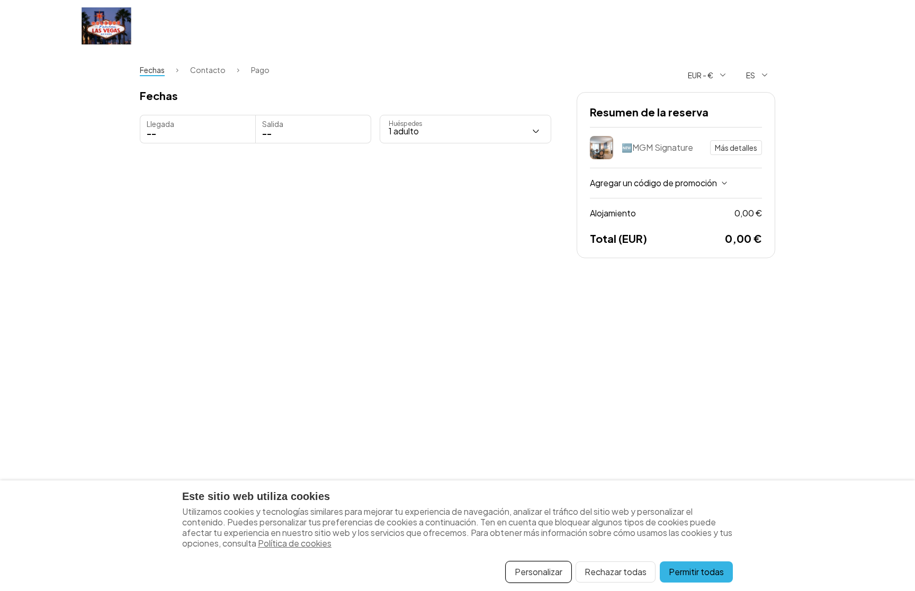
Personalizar (538, 571)
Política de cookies (294, 543)
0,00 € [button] (676, 213)
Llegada (160, 124)
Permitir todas (696, 571)
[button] (313, 129)
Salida (272, 124)
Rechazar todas (616, 571)
